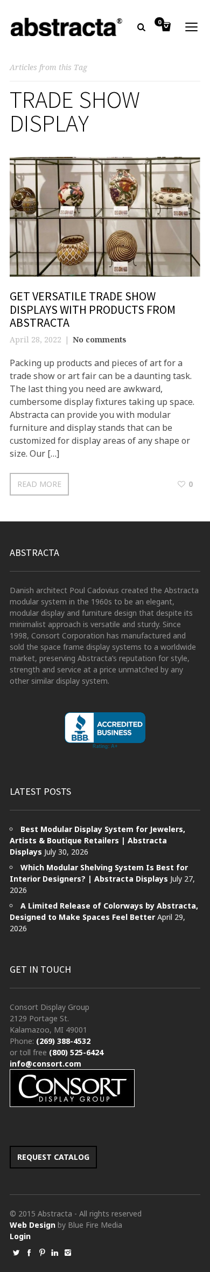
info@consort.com (45, 1063)
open (191, 27)
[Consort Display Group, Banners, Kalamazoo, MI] (105, 731)
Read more (39, 484)
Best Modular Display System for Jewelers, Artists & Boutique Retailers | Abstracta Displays (97, 840)
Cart (159, 22)
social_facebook (29, 1252)
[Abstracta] (67, 27)
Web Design (32, 1225)
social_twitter (16, 1252)
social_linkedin (54, 1252)
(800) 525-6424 (76, 1052)
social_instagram (67, 1252)
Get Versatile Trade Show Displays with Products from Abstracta (93, 308)
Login (20, 1236)
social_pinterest (42, 1252)
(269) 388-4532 (63, 1041)
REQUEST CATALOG (53, 1157)
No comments (100, 339)
